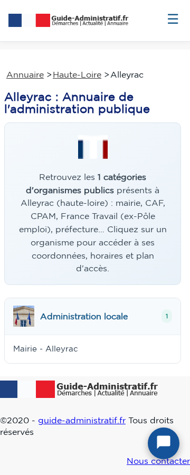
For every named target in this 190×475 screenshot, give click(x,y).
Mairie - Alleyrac (45, 348)
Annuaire (25, 74)
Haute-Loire (77, 74)
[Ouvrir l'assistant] (163, 443)
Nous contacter (158, 461)
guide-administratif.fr (82, 420)
